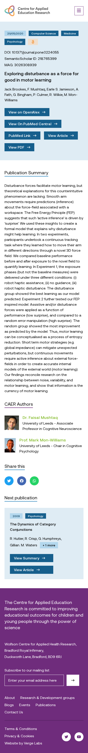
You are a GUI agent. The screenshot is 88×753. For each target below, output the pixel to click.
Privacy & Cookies (19, 736)
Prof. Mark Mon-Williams (42, 439)
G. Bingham (22, 94)
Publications (46, 705)
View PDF (17, 147)
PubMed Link (20, 135)
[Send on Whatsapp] (34, 480)
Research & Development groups (47, 697)
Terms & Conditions (21, 728)
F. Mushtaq (36, 89)
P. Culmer (40, 94)
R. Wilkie (56, 94)
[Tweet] (9, 480)
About (10, 697)
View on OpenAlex (24, 112)
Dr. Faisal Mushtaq (40, 417)
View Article (58, 135)
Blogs (9, 705)
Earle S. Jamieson (60, 89)
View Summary (27, 558)
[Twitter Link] (66, 736)
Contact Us (14, 712)
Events (24, 705)
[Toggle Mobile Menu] (78, 10)
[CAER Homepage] (27, 10)
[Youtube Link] (78, 736)
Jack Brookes (15, 89)
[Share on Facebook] (21, 480)
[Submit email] (73, 680)
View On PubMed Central (30, 124)
